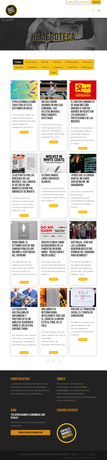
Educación (87, 62)
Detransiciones (71, 62)
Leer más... (24, 132)
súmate (96, 2)
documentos (83, 2)
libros (70, 2)
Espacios (19, 67)
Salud (53, 72)
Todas (18, 62)
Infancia (45, 67)
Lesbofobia (72, 67)
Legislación (58, 67)
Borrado (45, 62)
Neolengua (87, 67)
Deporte (57, 62)
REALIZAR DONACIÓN (30, 432)
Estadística (32, 67)
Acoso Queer (31, 62)
